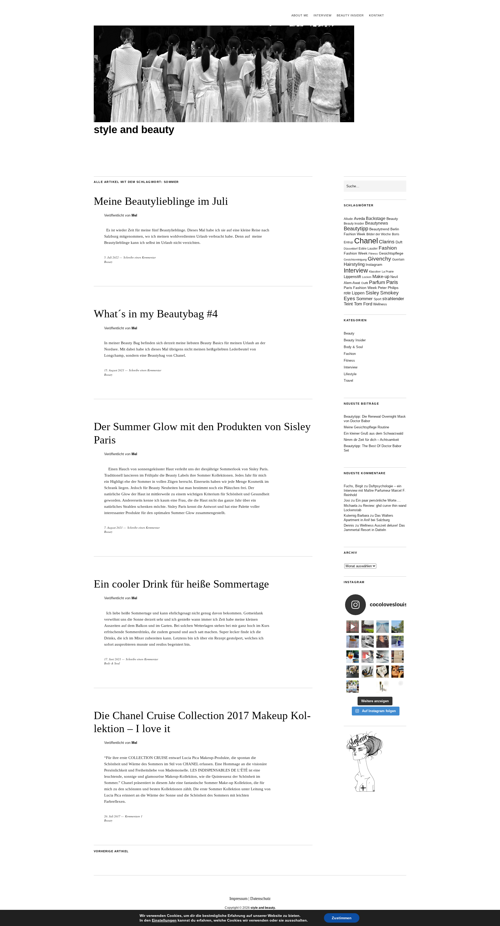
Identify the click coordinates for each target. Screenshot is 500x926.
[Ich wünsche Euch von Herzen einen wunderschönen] (352, 686)
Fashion (388, 248)
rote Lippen (354, 293)
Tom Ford (363, 303)
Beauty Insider (350, 15)
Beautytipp (356, 228)
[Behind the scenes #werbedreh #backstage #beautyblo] (382, 656)
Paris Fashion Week (360, 288)
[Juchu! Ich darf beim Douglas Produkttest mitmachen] (397, 641)
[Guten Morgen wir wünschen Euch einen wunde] (352, 671)
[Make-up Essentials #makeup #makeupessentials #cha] (367, 641)
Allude (348, 219)
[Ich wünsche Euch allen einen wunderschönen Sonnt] (352, 656)
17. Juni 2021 (112, 659)
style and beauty (134, 129)
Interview (323, 15)
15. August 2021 (114, 370)
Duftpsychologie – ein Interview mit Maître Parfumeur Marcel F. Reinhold (374, 490)
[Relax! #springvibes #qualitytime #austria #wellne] (382, 626)
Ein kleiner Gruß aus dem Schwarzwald (373, 433)
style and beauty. (263, 908)
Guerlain (398, 259)
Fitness (373, 253)
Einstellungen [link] (164, 920)
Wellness (380, 304)
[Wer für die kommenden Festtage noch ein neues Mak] (367, 686)
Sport (377, 299)
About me (299, 15)
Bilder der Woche (378, 234)
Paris (392, 282)
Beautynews (376, 223)
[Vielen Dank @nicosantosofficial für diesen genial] (352, 626)
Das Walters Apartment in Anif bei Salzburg (368, 518)
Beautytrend (379, 229)
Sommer (364, 298)
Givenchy (379, 259)
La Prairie (388, 271)
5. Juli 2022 (111, 257)
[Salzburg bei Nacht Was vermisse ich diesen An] (397, 686)
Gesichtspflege (391, 253)
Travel (348, 380)
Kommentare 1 (133, 816)
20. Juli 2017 (112, 816)
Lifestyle (350, 374)
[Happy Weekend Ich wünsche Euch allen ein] (382, 671)
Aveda (359, 218)
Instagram (374, 264)
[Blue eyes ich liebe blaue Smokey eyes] (397, 671)
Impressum (238, 898)
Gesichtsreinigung (355, 259)
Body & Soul (112, 663)
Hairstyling (354, 264)
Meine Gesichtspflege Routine (366, 427)
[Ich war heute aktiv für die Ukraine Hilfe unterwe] (397, 656)
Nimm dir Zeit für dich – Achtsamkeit (371, 440)
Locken (366, 277)
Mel (134, 215)
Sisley (372, 292)
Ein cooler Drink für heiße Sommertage (181, 584)
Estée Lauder (368, 248)
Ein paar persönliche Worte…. (378, 500)
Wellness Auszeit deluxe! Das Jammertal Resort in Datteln (374, 527)
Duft (399, 242)
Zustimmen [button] (342, 918)
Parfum (377, 282)
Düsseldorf (351, 248)
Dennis (349, 525)
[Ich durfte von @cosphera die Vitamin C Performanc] (382, 686)
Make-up (380, 276)
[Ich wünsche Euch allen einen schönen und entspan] (367, 626)
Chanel (366, 240)
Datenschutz (260, 898)
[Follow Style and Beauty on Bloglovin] (364, 791)
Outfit (364, 283)
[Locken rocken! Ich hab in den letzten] (382, 641)
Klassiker (375, 271)
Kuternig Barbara (356, 515)
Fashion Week (355, 253)
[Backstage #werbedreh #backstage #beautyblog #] (367, 656)
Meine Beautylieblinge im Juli (161, 201)
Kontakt (376, 15)
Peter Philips (388, 288)
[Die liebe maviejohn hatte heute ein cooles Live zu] (367, 671)
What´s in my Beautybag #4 (156, 314)
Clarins (387, 241)
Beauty (108, 262)
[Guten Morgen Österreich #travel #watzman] (397, 626)
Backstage (375, 218)
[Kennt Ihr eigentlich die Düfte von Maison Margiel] (352, 641)
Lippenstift (352, 276)
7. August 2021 (113, 527)
